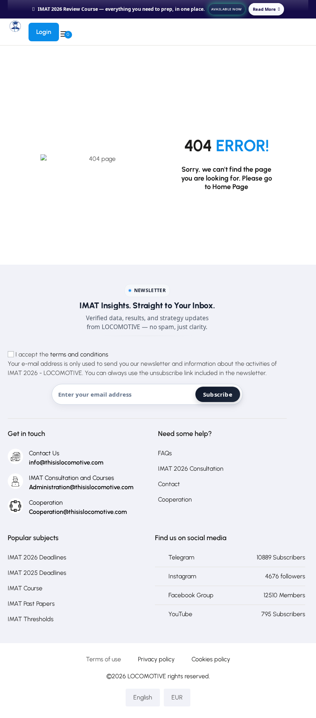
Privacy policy (156, 659)
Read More (264, 9)
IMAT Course (25, 588)
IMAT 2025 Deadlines (37, 572)
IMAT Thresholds (31, 619)
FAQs (165, 453)
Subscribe (217, 394)
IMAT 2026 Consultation (191, 468)
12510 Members (284, 595)
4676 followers (285, 576)
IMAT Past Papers (31, 603)
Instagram (182, 576)
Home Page (230, 186)
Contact (169, 484)
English (142, 697)
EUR (177, 697)
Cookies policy (211, 659)
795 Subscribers (283, 614)
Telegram (181, 557)
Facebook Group (190, 595)
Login (43, 31)
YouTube (180, 614)
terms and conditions (79, 354)
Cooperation (175, 499)
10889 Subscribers (281, 557)
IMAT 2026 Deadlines (37, 557)
